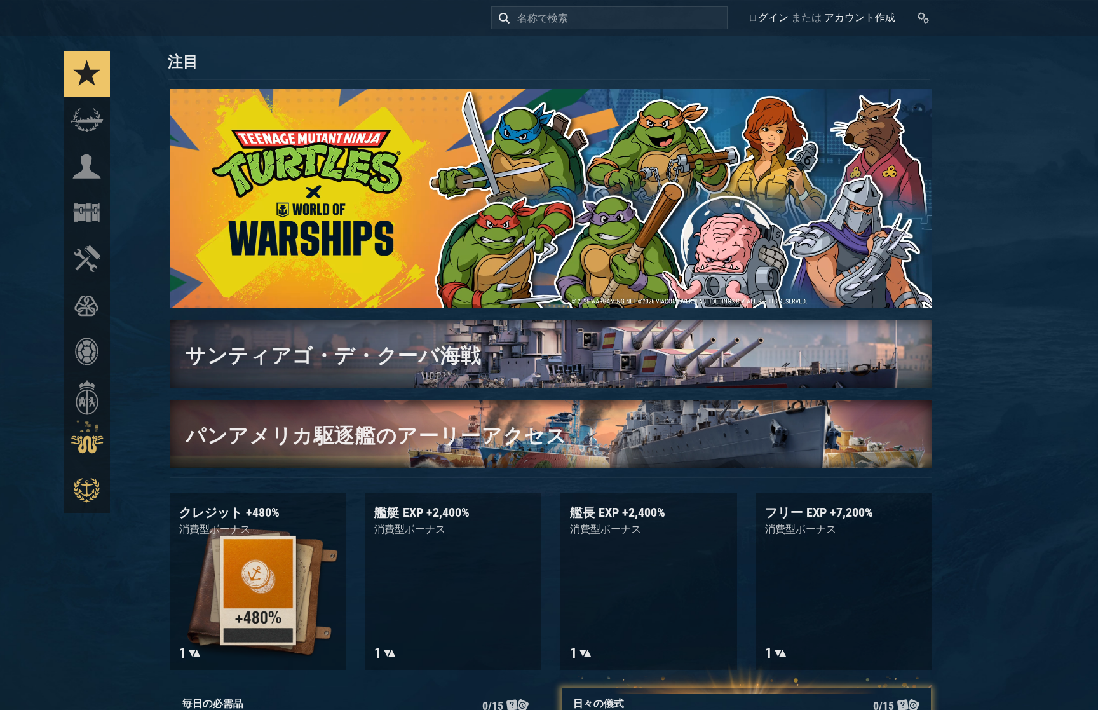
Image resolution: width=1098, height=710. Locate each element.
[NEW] (87, 74)
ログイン (768, 17)
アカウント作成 (859, 17)
